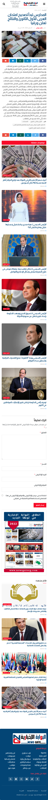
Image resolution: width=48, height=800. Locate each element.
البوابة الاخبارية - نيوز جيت (35, 795)
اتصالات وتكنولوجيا (39, 759)
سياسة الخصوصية (32, 790)
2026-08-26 (42, 186)
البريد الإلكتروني (40, 474)
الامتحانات (25, 121)
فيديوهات (11, 756)
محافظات (11, 762)
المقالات (43, 768)
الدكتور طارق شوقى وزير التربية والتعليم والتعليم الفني (29, 125)
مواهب (12, 765)
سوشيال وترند (25, 759)
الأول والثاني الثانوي (36, 121)
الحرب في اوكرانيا (40, 765)
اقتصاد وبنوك (7, 175)
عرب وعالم (6, 672)
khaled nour (20, 795)
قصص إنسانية (9, 759)
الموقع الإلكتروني (40, 485)
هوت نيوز (11, 768)
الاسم (43, 464)
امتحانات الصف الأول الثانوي (37, 128)
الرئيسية (43, 790)
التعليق (43, 432)
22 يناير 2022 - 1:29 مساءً (25, 28)
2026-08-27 (42, 614)
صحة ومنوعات (25, 765)
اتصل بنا (21, 790)
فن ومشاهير (10, 753)
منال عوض (39, 28)
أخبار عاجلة (37, 10)
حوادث (28, 756)
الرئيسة (44, 10)
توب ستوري (26, 753)
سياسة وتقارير (25, 762)
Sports (43, 753)
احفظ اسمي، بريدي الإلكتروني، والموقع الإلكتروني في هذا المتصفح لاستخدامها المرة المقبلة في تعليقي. (26, 497)
